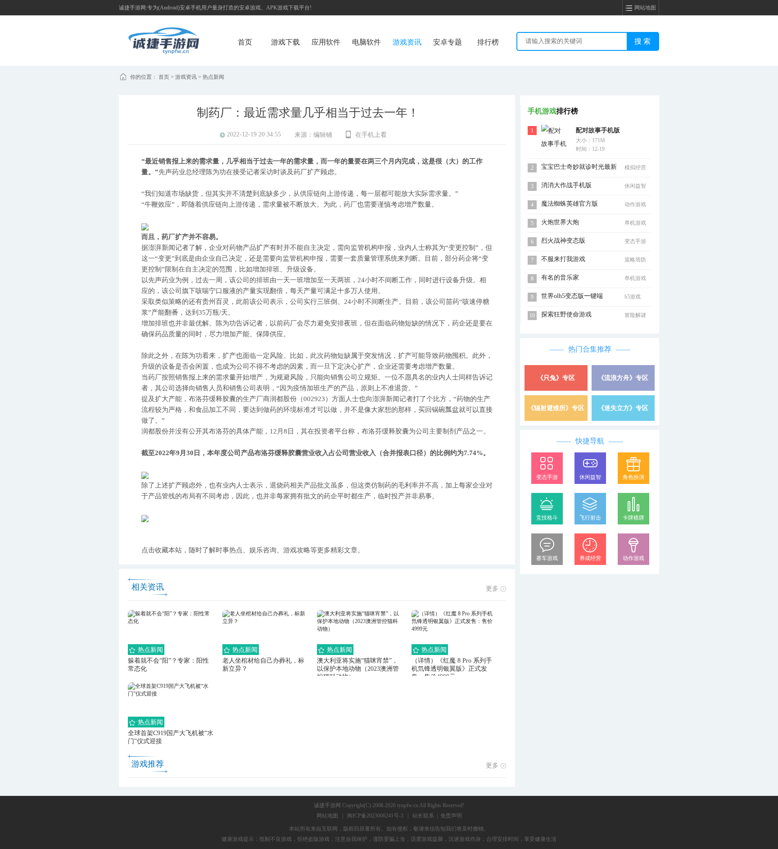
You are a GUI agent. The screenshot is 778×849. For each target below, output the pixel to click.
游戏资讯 (407, 42)
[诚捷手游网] (164, 40)
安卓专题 (447, 42)
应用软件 (326, 42)
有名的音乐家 (560, 277)
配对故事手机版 (598, 130)
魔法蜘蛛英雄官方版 (569, 203)
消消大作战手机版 (566, 185)
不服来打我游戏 (563, 259)
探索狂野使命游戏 (566, 314)
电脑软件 (366, 42)
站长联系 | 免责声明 (437, 816)
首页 (245, 42)
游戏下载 (285, 42)
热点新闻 (213, 77)
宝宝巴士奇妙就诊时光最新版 (579, 167)
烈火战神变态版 (563, 240)
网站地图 (327, 816)
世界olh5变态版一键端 (572, 296)
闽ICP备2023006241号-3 (375, 816)
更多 (492, 588)
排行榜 (488, 42)
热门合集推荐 (589, 349)
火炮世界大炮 (560, 222)
